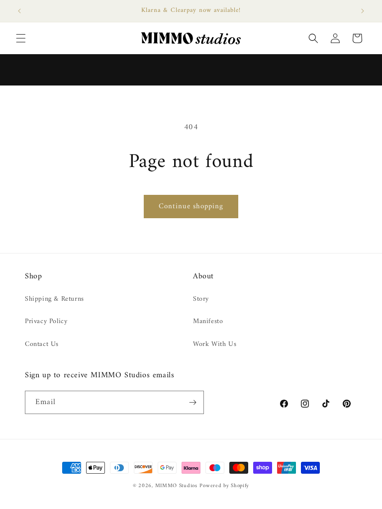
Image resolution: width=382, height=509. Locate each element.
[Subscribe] (192, 402)
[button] (21, 38)
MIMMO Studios (176, 486)
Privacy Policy (46, 321)
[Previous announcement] (19, 11)
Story (201, 299)
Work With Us (214, 344)
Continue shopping (191, 206)
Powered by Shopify (224, 486)
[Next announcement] (363, 11)
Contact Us (42, 344)
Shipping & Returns (54, 299)
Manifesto (208, 321)
